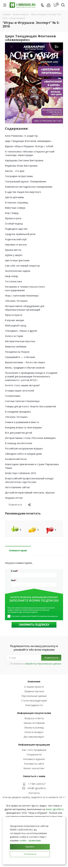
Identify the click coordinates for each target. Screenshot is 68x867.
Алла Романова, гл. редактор (21, 135)
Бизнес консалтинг (34, 768)
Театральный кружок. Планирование (25, 181)
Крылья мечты (13, 249)
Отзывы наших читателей (19, 390)
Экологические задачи (17, 270)
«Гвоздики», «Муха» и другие (21, 330)
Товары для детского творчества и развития (30, 406)
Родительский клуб (16, 239)
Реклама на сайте (34, 763)
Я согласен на (36, 663)
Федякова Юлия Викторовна (21, 165)
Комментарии (18, 550)
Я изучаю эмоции (14, 320)
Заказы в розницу (34, 727)
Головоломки (12, 395)
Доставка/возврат (34, 736)
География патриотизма (19, 176)
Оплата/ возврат (34, 732)
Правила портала (34, 691)
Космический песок (16, 459)
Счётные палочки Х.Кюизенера (22, 401)
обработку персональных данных (43, 663)
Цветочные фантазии (17, 260)
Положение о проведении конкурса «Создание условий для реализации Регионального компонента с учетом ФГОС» (31, 376)
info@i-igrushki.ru (37, 788)
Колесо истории (14, 336)
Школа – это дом (14, 170)
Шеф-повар (11, 276)
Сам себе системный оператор (22, 265)
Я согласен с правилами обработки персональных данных (34, 616)
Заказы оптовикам (34, 722)
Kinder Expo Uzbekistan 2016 (20, 473)
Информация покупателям (34, 713)
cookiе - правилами (30, 840)
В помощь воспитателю (18, 443)
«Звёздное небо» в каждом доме (23, 453)
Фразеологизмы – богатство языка (25, 362)
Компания (34, 681)
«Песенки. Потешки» (16, 300)
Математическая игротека (20, 341)
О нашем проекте (34, 686)
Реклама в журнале (34, 759)
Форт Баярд (11, 213)
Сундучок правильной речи (20, 234)
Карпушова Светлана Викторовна (24, 160)
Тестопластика (13, 281)
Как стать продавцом (34, 749)
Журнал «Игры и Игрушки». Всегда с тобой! (29, 146)
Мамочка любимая (15, 346)
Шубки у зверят (14, 255)
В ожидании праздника (18, 411)
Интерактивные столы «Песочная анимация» (30, 438)
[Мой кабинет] (48, 5)
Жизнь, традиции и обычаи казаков (25, 367)
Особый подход (14, 223)
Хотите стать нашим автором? (22, 385)
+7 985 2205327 (36, 783)
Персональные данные (34, 695)
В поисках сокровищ (16, 202)
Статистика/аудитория (34, 700)
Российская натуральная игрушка (24, 448)
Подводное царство (16, 228)
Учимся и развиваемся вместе (22, 422)
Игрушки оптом (13, 497)
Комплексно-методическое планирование (28, 186)
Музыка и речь (13, 218)
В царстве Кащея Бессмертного (23, 192)
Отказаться (30, 854)
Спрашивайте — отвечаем (20, 357)
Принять (29, 846)
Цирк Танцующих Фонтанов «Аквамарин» (28, 141)
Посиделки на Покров (17, 351)
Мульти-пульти (13, 315)
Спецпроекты (34, 754)
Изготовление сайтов (17, 487)
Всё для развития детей (18, 432)
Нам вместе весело (16, 244)
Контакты (34, 792)
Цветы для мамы (14, 197)
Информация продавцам (34, 744)
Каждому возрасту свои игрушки (23, 427)
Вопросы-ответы (34, 718)
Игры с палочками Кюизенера (21, 295)
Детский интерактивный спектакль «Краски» (30, 492)
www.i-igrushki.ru (55, 809)
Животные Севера (15, 207)
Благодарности (34, 705)
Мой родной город (15, 325)
